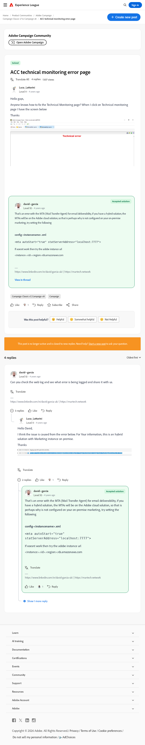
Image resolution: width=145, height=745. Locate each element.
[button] (123, 17)
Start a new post (97, 343)
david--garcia (30, 204)
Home (5, 15)
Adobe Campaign (44, 15)
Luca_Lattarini (27, 87)
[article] (71, 392)
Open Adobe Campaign (30, 42)
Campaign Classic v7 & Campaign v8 (19, 18)
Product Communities (22, 15)
